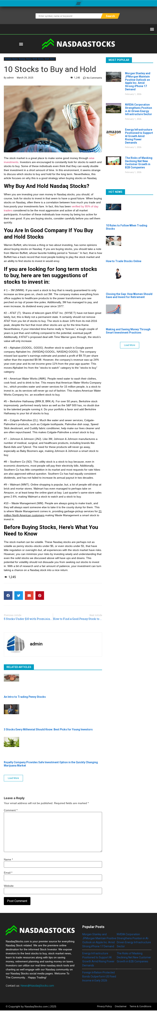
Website (9, 885)
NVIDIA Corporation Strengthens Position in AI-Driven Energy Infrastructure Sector (138, 109)
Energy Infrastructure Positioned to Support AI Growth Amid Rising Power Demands (139, 136)
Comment (10, 810)
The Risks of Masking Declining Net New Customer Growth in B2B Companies (138, 162)
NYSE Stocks (38, 58)
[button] (78, 3)
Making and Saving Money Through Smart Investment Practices (128, 331)
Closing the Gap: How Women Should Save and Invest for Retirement (129, 295)
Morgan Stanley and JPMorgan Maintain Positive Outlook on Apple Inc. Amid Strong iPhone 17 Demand (137, 81)
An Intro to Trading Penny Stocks (25, 696)
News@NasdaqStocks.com (37, 985)
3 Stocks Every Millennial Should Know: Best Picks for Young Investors (48, 729)
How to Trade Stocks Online (123, 261)
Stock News (50, 58)
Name (8, 859)
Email (8, 872)
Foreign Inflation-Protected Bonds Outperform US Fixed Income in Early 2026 (99, 976)
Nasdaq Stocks (11, 58)
